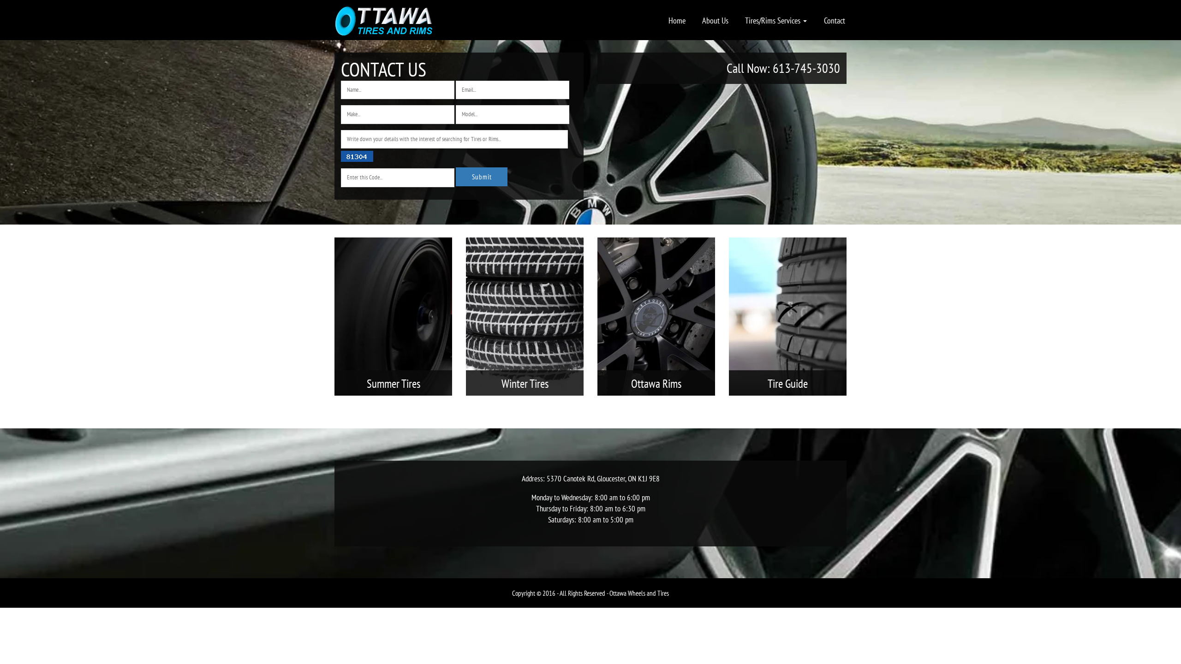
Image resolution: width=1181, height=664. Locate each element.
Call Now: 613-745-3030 (783, 68)
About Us (715, 20)
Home (677, 20)
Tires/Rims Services (773, 20)
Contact (834, 20)
